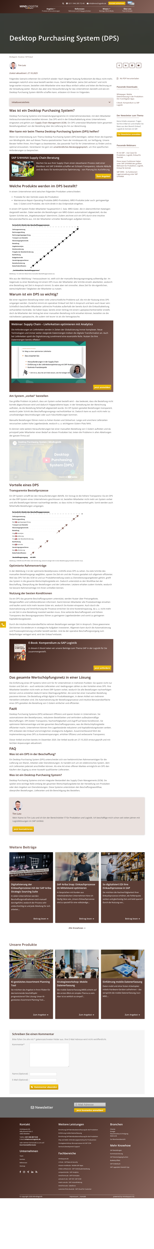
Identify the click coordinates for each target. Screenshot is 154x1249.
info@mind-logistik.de (97, 3)
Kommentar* (18, 1044)
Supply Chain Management (48, 122)
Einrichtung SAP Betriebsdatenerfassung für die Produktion (78, 1130)
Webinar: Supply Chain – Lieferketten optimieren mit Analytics (52, 324)
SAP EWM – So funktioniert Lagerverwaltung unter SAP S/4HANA (127, 174)
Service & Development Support (69, 1147)
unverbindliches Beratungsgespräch (70, 147)
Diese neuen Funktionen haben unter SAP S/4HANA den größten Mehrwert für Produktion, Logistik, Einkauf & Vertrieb (130, 164)
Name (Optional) (20, 1073)
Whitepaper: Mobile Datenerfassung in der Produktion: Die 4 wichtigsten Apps (130, 96)
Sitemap (22, 1166)
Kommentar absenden (45, 1087)
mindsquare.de (63, 1159)
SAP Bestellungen (116, 1150)
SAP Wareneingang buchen (119, 1157)
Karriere (22, 1159)
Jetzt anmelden (102, 387)
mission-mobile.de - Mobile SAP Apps (70, 1165)
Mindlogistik (13, 57)
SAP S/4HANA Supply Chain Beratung (35, 158)
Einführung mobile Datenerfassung (70, 1133)
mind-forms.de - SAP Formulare (68, 1176)
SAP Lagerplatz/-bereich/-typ (119, 1167)
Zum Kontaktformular (28, 1145)
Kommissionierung (116, 1154)
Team (21, 1156)
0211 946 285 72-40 (76, 3)
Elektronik (113, 1136)
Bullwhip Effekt (115, 1160)
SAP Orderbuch (115, 1164)
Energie (112, 1131)
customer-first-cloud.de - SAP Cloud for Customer (74, 1189)
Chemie (112, 1129)
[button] (61, 102)
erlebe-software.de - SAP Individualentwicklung (74, 1169)
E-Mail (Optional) (20, 1079)
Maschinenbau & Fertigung (119, 1134)
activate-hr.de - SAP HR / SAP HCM (69, 1179)
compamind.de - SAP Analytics (68, 1172)
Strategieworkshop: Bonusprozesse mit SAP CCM (74, 1143)
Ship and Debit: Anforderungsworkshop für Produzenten (77, 1140)
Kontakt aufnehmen (116, 3)
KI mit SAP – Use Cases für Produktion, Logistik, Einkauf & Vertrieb (129, 155)
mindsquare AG (128, 1196)
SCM (64, 122)
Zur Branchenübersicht (117, 1139)
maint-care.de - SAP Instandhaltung (70, 1182)
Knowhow (21, 57)
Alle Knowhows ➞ (77, 928)
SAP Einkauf (29, 57)
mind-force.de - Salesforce (67, 1186)
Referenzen (23, 1163)
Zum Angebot (103, 176)
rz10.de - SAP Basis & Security (68, 1162)
